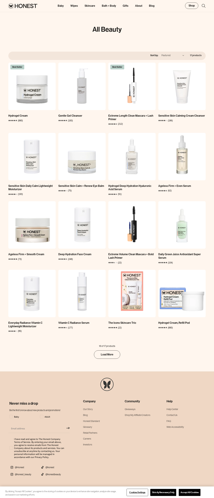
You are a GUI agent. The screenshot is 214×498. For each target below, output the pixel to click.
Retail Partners (90, 432)
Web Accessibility (175, 426)
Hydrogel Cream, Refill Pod (174, 322)
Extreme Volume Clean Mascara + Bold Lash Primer (131, 256)
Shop (192, 5)
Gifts (125, 5)
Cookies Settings (137, 492)
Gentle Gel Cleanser (70, 115)
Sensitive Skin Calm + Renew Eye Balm (81, 186)
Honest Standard (91, 421)
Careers (87, 438)
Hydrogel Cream (18, 115)
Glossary (87, 426)
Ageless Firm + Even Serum (174, 186)
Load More (107, 354)
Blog (85, 415)
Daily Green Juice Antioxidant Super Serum (179, 256)
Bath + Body (109, 5)
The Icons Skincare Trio (122, 322)
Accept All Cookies (190, 492)
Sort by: (154, 55)
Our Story (88, 409)
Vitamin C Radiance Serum (73, 322)
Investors (87, 444)
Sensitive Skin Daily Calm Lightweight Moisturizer (30, 187)
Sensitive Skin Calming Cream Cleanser (181, 115)
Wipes (74, 5)
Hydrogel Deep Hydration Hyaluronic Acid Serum (129, 187)
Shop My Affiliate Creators (137, 415)
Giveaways (130, 409)
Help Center (172, 409)
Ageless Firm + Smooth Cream (26, 254)
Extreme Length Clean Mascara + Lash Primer (130, 117)
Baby (61, 5)
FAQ (169, 421)
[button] (202, 6)
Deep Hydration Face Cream (74, 254)
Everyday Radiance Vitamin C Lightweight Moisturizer (25, 324)
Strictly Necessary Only (163, 492)
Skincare (90, 5)
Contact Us (172, 415)
